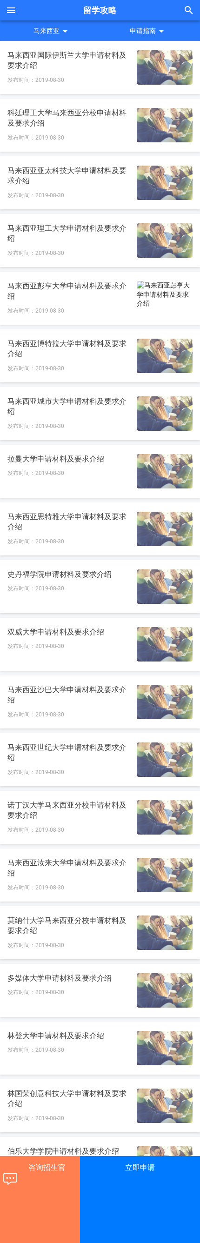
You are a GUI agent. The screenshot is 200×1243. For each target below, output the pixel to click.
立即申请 (140, 1167)
